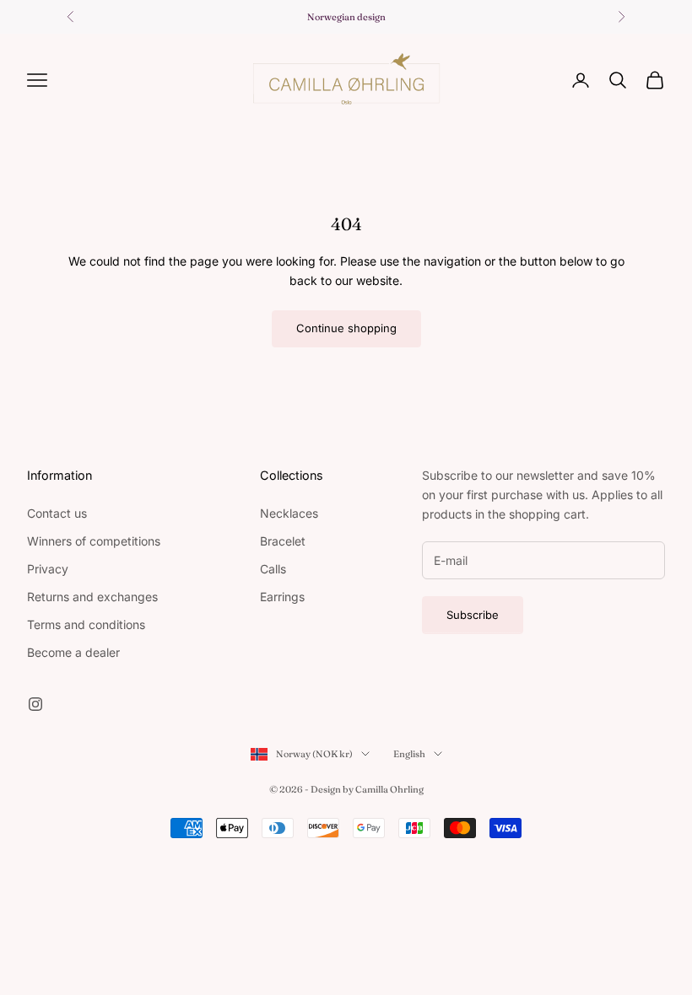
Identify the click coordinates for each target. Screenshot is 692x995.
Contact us (57, 513)
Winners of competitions (93, 541)
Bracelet (282, 541)
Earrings (282, 596)
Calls (273, 569)
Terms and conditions (86, 624)
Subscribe (472, 614)
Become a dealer (73, 652)
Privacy (47, 569)
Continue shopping (346, 328)
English (409, 754)
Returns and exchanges (92, 596)
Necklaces (289, 513)
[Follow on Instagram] (35, 704)
